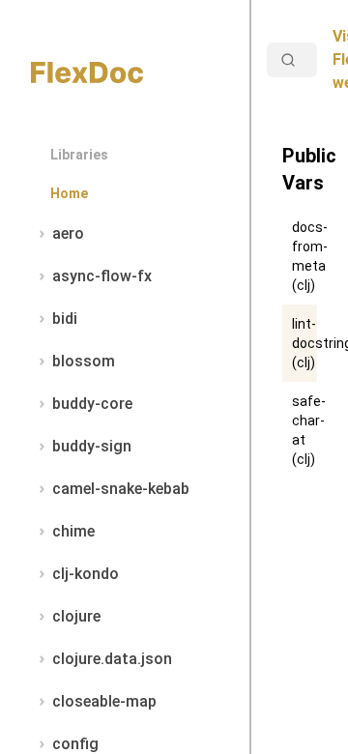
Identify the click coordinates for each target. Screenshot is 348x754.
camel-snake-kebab (120, 488)
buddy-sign (91, 446)
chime (73, 531)
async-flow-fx (102, 276)
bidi (64, 318)
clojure (76, 616)
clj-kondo (85, 574)
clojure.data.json (112, 659)
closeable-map (104, 701)
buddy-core (92, 403)
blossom (83, 361)
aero (68, 233)
